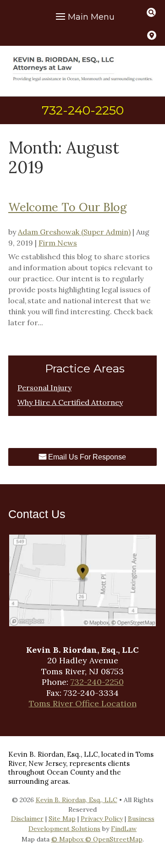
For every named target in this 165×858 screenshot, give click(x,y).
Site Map (62, 818)
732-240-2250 (83, 110)
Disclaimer (27, 818)
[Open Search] (151, 12)
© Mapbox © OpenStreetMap (97, 839)
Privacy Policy (102, 818)
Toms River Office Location (83, 703)
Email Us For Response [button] (87, 457)
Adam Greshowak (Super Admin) (74, 231)
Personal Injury (44, 387)
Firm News (57, 242)
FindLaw (124, 829)
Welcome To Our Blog (67, 207)
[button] (84, 17)
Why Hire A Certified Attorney (70, 402)
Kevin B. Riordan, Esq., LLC (76, 800)
